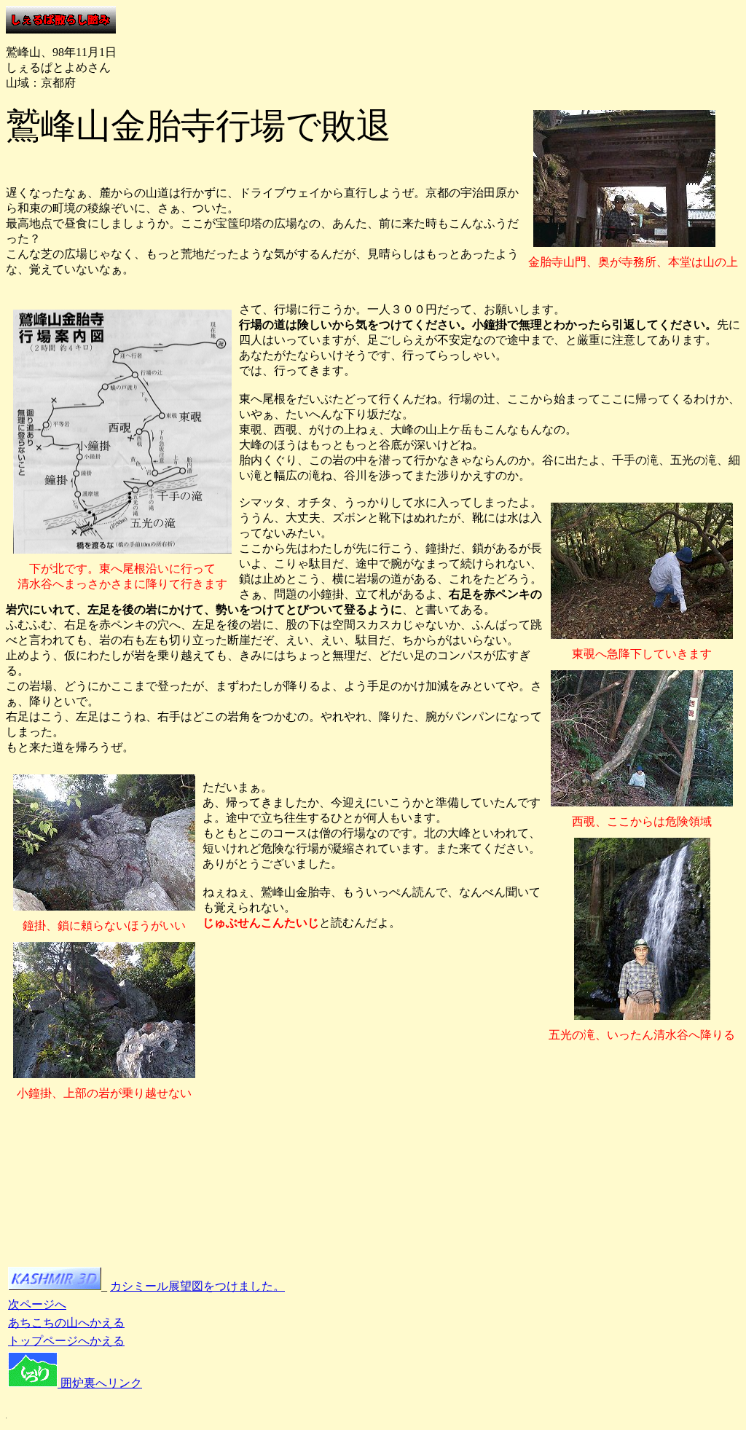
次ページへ (37, 1304)
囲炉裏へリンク (100, 1383)
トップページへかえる (66, 1341)
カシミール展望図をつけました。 (197, 1286)
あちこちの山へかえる (66, 1322)
